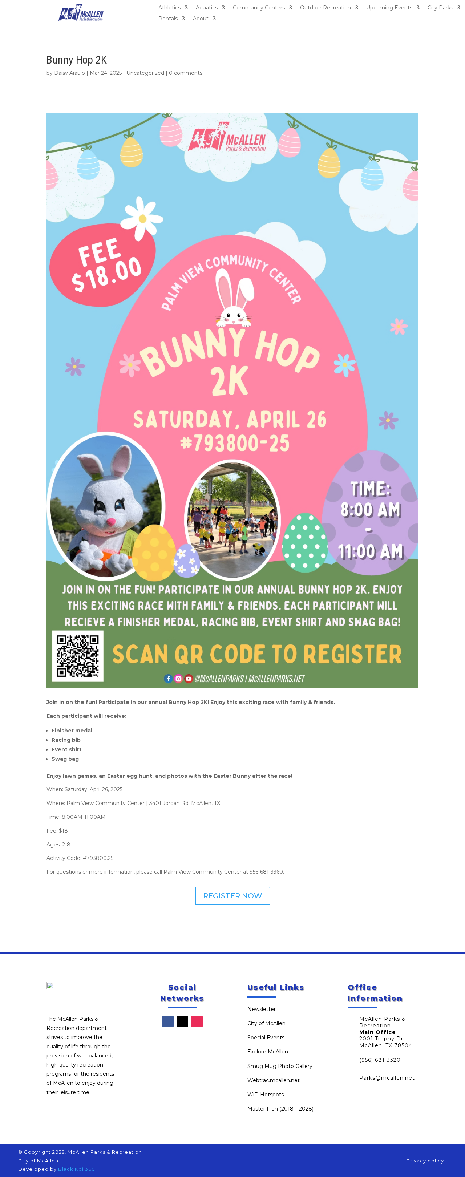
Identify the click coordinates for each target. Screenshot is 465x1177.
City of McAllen (266, 1023)
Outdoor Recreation (325, 8)
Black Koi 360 (76, 1169)
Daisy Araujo (69, 73)
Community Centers (259, 8)
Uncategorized (145, 73)
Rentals (168, 19)
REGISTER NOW (232, 895)
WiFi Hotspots (265, 1094)
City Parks (440, 8)
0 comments (185, 73)
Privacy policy (425, 1161)
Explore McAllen (267, 1051)
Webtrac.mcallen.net (273, 1080)
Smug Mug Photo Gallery (279, 1066)
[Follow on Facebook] (168, 1021)
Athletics (169, 8)
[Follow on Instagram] (197, 1021)
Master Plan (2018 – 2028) (280, 1108)
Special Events (265, 1037)
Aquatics (207, 8)
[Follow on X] (182, 1021)
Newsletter (261, 1009)
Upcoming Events (389, 8)
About (201, 19)
